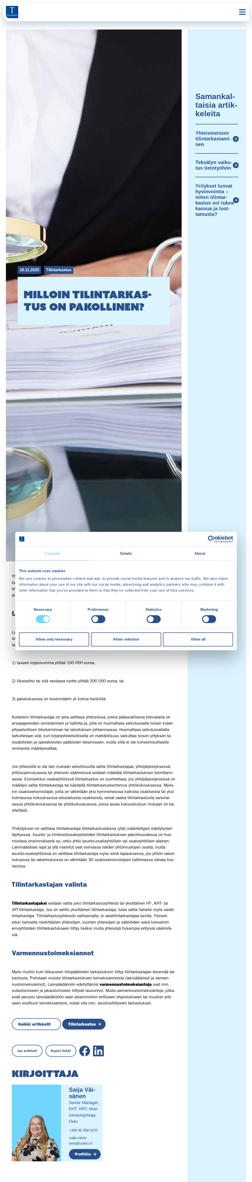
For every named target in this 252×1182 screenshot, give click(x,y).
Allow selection (126, 639)
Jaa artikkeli (27, 1051)
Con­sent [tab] (52, 553)
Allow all (198, 639)
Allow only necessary (54, 639)
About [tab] (199, 553)
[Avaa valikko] (242, 12)
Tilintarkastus (58, 270)
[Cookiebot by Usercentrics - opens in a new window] (211, 539)
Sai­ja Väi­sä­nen (82, 1092)
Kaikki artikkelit (34, 1024)
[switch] (98, 619)
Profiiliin (83, 1154)
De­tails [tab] (126, 553)
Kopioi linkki (61, 1051)
